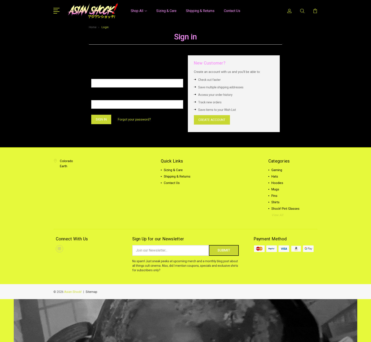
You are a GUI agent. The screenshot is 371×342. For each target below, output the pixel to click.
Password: (99, 96)
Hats (274, 176)
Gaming (276, 170)
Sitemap (91, 292)
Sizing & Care (166, 11)
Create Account (211, 120)
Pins (274, 196)
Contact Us (232, 11)
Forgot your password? (134, 119)
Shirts (275, 202)
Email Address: (102, 75)
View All (277, 215)
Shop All (137, 11)
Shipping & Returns (200, 11)
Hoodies (277, 183)
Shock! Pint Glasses (285, 209)
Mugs (275, 189)
